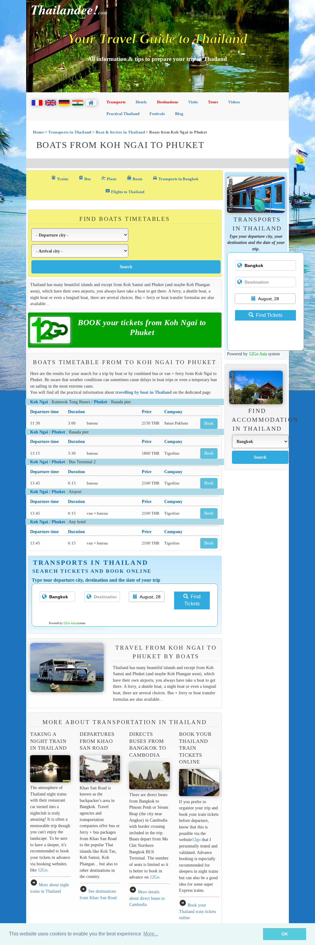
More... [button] (150, 933)
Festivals (157, 113)
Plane (109, 178)
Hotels (141, 102)
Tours (213, 102)
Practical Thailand (122, 113)
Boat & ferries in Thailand (120, 132)
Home (38, 132)
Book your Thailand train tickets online (197, 911)
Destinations (167, 102)
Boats (134, 178)
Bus (84, 178)
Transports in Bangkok (175, 178)
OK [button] (284, 933)
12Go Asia (69, 623)
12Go (42, 869)
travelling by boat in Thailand (143, 392)
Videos (234, 102)
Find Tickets (192, 600)
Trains (59, 178)
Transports (116, 102)
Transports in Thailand (69, 132)
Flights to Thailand (124, 191)
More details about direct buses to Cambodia (147, 898)
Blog (179, 113)
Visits (193, 102)
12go (196, 839)
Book (208, 423)
